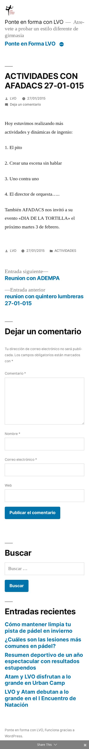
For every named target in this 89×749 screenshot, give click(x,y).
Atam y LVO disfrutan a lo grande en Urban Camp (38, 679)
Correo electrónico (21, 459)
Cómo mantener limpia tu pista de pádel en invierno (38, 627)
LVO (13, 98)
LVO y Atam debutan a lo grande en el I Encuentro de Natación (40, 698)
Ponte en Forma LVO (30, 43)
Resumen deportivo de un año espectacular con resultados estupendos (44, 661)
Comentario (15, 373)
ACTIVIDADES (65, 251)
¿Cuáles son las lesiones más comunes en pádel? (43, 642)
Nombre (12, 434)
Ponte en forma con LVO (34, 22)
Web (8, 485)
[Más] (61, 44)
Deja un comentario (25, 104)
